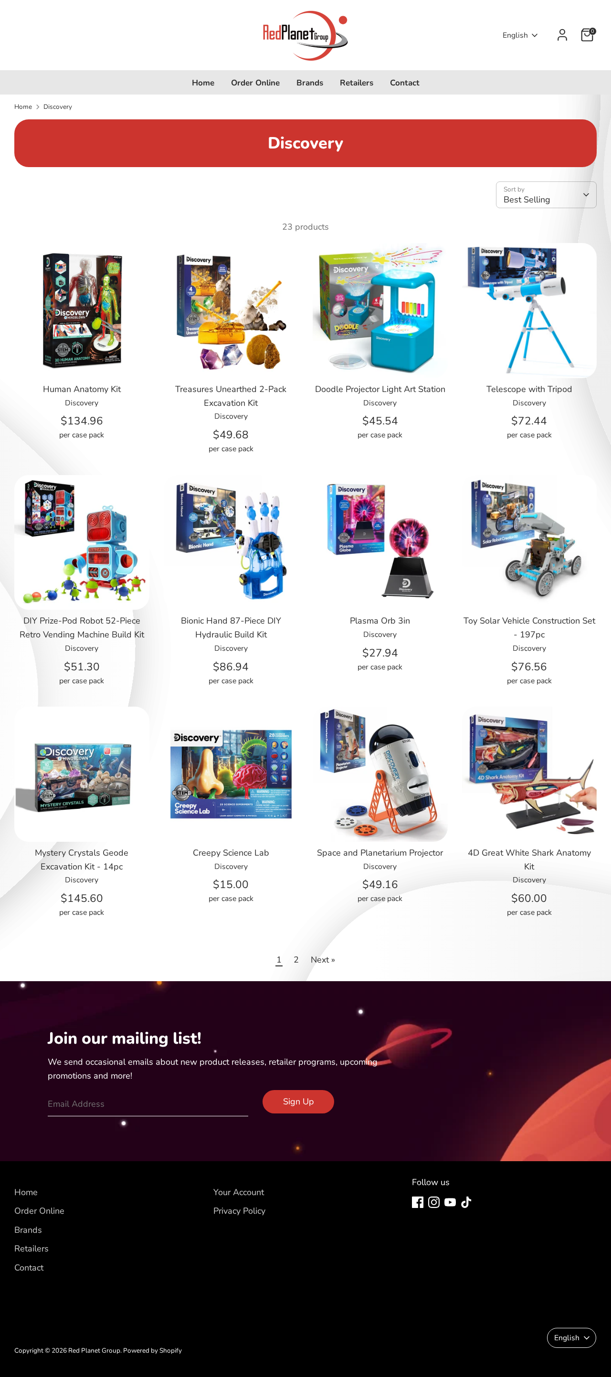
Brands (309, 82)
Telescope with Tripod (529, 389)
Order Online (255, 82)
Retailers (356, 82)
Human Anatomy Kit (82, 389)
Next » (323, 959)
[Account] (562, 34)
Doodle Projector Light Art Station (380, 389)
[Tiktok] (466, 1202)
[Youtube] (450, 1202)
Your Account (238, 1192)
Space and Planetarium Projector (380, 852)
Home (203, 82)
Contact (405, 82)
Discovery (57, 106)
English (515, 35)
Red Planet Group (94, 1350)
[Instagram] (434, 1202)
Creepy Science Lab (231, 852)
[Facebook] (417, 1202)
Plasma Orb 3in (380, 620)
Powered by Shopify (152, 1350)
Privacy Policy (239, 1211)
